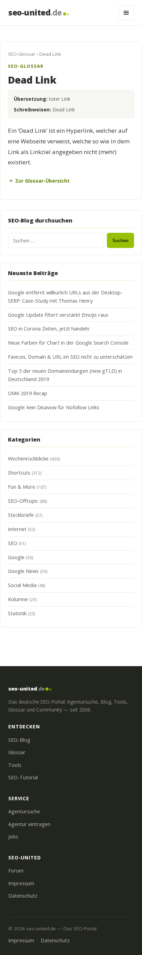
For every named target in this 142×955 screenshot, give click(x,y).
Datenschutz (22, 895)
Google (16, 557)
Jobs (13, 836)
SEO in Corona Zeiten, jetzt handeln (48, 328)
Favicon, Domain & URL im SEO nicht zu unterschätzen (70, 357)
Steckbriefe (21, 515)
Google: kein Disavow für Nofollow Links (53, 407)
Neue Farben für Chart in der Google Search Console (68, 342)
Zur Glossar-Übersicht (42, 180)
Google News (23, 571)
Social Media (22, 585)
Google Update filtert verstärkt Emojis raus (58, 315)
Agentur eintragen (29, 824)
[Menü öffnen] (126, 12)
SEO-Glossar (21, 54)
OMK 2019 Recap (27, 393)
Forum (15, 870)
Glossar (17, 752)
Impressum (21, 883)
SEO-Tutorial (23, 777)
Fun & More (21, 487)
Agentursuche (24, 811)
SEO (12, 543)
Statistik (17, 613)
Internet (17, 529)
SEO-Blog (19, 740)
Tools (14, 765)
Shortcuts (19, 472)
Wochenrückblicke (28, 458)
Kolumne (18, 599)
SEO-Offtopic (23, 501)
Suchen (120, 240)
